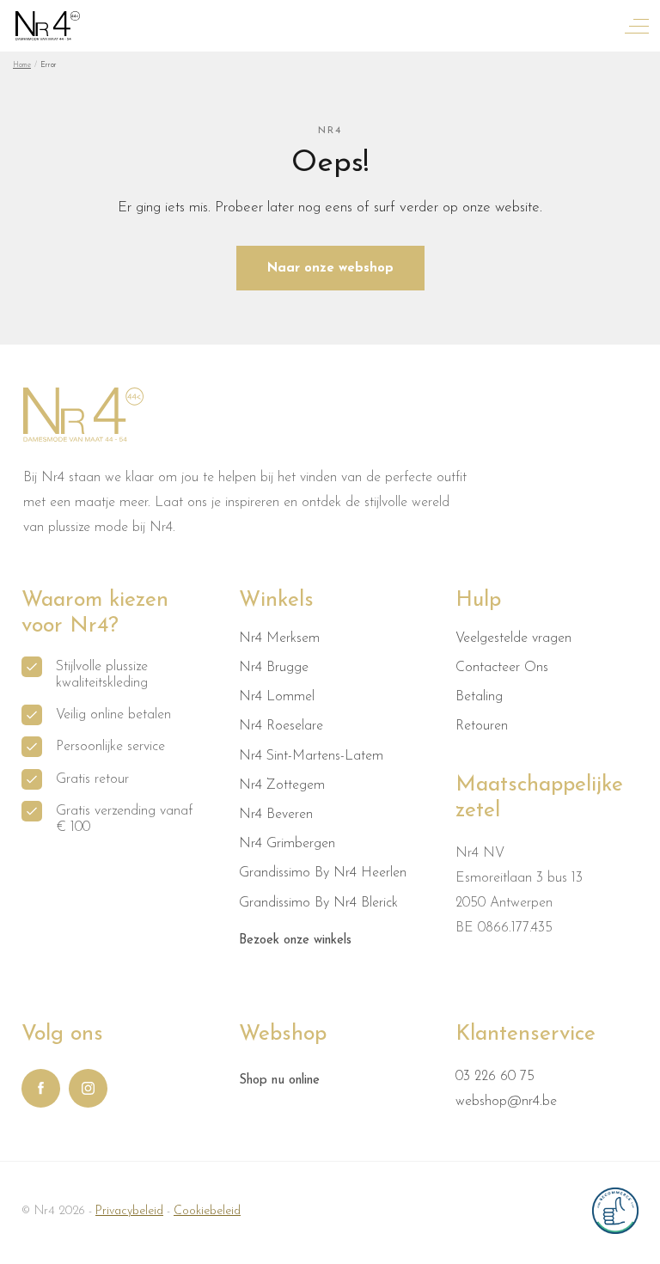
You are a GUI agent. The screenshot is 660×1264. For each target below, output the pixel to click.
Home (22, 65)
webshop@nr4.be (506, 1101)
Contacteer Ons (501, 668)
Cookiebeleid (207, 1211)
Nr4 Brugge (274, 668)
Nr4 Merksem (279, 638)
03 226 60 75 (495, 1077)
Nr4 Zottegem (282, 785)
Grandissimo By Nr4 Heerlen (322, 873)
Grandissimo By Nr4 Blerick (318, 903)
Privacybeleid (129, 1211)
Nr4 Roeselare (281, 726)
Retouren (481, 726)
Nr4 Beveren (276, 814)
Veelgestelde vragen (513, 638)
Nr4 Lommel (277, 697)
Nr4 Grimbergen (287, 844)
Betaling (479, 697)
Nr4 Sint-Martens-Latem (311, 756)
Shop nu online (279, 1080)
